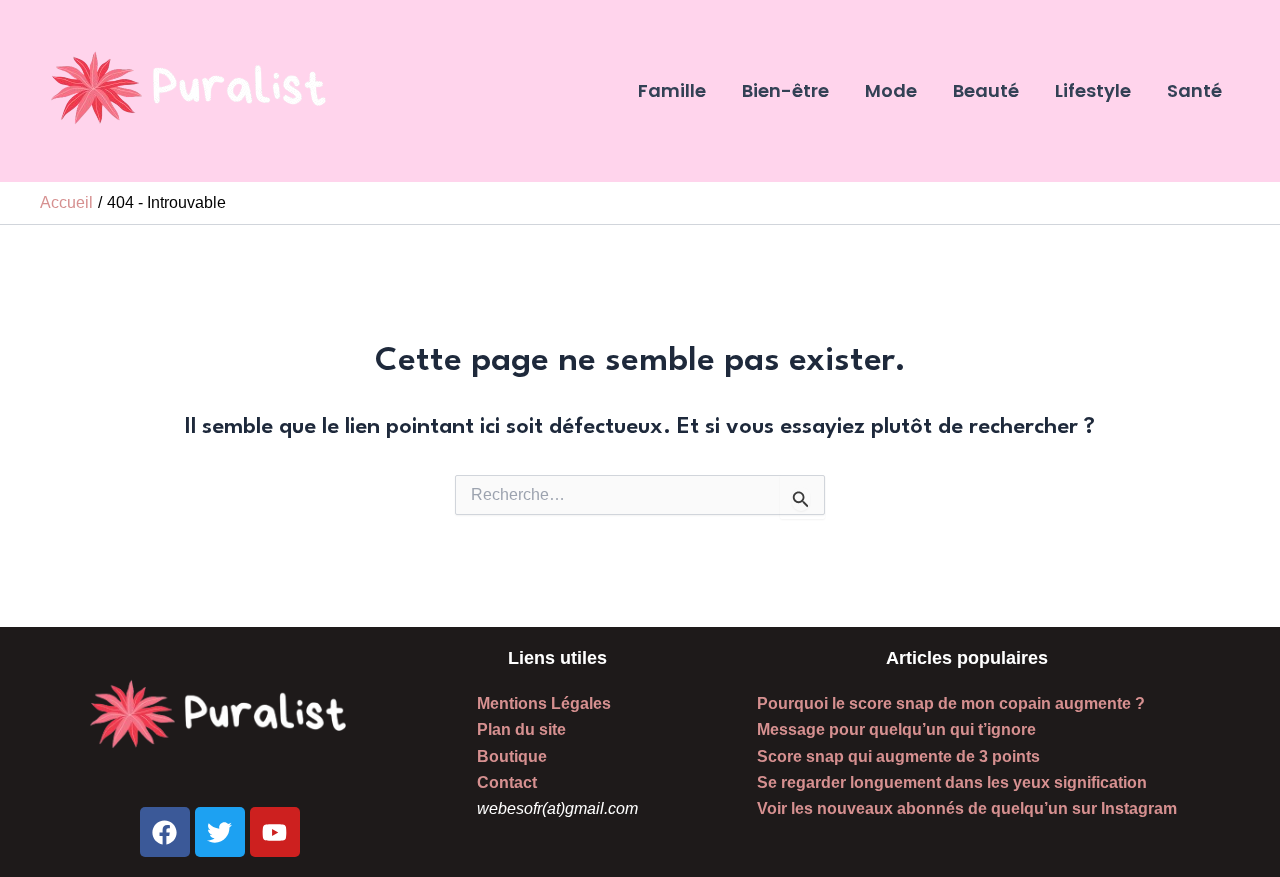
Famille (672, 90)
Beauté (986, 90)
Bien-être (785, 90)
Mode (891, 90)
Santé (1194, 90)
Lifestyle (1093, 90)
